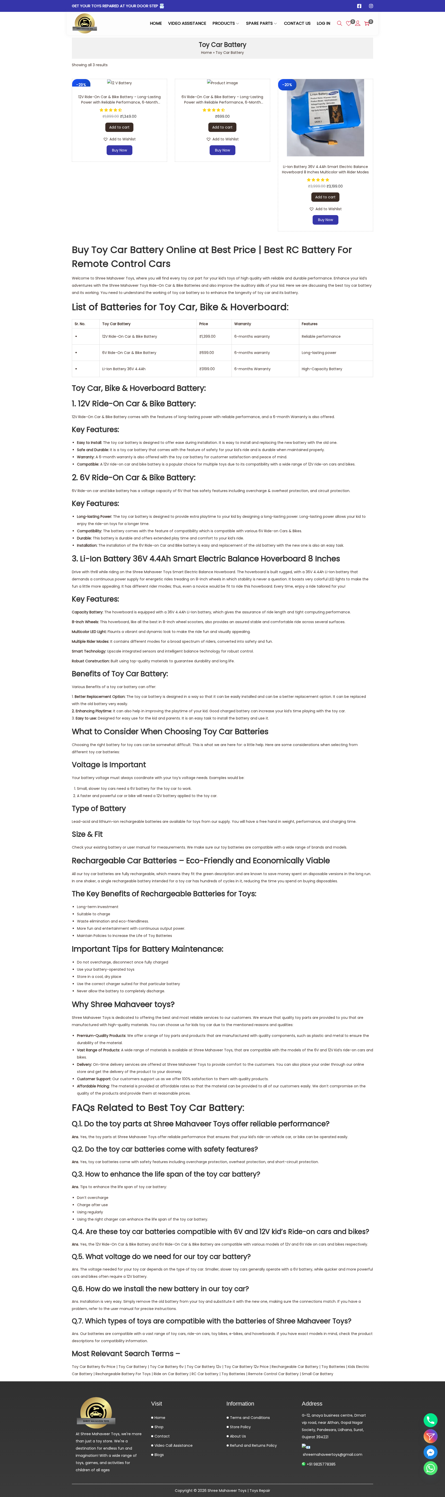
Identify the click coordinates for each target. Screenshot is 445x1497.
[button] (111, 110)
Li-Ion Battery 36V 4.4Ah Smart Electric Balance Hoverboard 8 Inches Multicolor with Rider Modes (325, 169)
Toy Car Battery (132, 1366)
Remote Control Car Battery (273, 1373)
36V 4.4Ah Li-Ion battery (327, 571)
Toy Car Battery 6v (167, 1366)
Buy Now (119, 150)
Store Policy (240, 1427)
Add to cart (119, 127)
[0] (348, 23)
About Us (237, 1436)
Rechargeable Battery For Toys (123, 1373)
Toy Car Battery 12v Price (246, 1366)
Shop (158, 1427)
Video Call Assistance (173, 1445)
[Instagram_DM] (431, 1436)
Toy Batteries (333, 1366)
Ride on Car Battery (171, 1373)
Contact (161, 1436)
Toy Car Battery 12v (204, 1366)
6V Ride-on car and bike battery (100, 490)
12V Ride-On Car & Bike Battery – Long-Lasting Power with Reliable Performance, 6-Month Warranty (119, 102)
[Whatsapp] (431, 1468)
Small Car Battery (317, 1373)
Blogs (158, 1454)
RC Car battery (205, 1373)
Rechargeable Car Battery (295, 1366)
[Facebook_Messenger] (431, 1452)
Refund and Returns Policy (253, 1445)
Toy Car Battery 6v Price (93, 1366)
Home (206, 52)
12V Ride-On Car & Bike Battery (99, 416)
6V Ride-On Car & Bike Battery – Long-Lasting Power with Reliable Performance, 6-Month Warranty (222, 102)
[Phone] (431, 1420)
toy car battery (358, 285)
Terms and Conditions (249, 1417)
